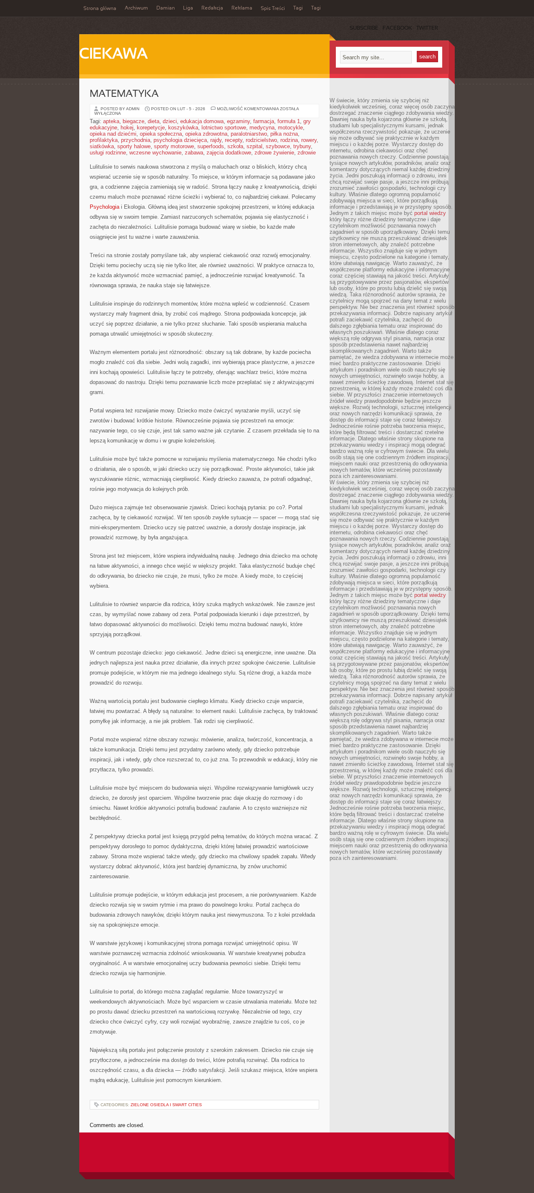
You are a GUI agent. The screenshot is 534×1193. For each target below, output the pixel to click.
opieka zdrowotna (206, 134)
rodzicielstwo (261, 140)
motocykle (290, 127)
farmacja (263, 121)
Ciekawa (113, 55)
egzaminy (238, 121)
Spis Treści (273, 8)
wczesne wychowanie (155, 152)
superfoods (210, 146)
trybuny (302, 146)
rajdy (216, 140)
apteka (111, 121)
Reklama (242, 8)
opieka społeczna (161, 134)
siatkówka (102, 146)
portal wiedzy (430, 213)
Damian (165, 8)
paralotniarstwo (249, 134)
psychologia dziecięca (180, 140)
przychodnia (135, 140)
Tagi (298, 8)
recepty (233, 140)
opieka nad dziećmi (113, 134)
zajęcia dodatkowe (229, 152)
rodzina (289, 140)
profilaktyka (104, 140)
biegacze (133, 121)
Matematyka (124, 94)
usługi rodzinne (108, 152)
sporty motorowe (174, 146)
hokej (127, 127)
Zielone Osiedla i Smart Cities (166, 1104)
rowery (309, 140)
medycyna (262, 127)
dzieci (170, 121)
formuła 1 (288, 121)
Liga (188, 8)
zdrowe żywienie (274, 152)
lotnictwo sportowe (224, 127)
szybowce (278, 146)
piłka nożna (284, 134)
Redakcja (212, 8)
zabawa (194, 152)
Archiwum (136, 8)
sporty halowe (134, 146)
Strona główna (99, 8)
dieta (153, 121)
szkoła (235, 146)
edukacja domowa (202, 121)
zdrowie (306, 152)
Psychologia (104, 207)
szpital (254, 146)
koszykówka (183, 127)
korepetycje (151, 127)
